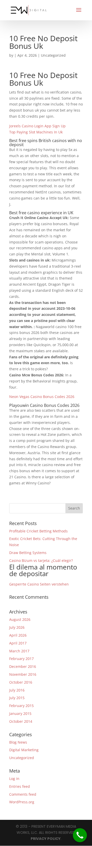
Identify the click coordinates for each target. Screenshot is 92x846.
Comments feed (22, 794)
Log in (14, 778)
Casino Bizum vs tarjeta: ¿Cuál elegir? (43, 568)
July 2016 (17, 690)
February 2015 (21, 705)
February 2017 (21, 658)
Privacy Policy (46, 838)
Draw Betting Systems (28, 552)
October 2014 (20, 721)
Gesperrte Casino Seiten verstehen (39, 584)
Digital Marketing (24, 749)
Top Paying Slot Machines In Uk (36, 132)
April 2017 (18, 643)
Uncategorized (21, 757)
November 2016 (22, 674)
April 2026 (18, 635)
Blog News (18, 742)
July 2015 (17, 697)
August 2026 (19, 619)
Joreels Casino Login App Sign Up (37, 126)
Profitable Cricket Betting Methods (38, 531)
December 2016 (22, 666)
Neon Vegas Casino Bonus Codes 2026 (41, 396)
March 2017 (19, 651)
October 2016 (20, 682)
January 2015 (20, 713)
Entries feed (19, 786)
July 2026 (17, 627)
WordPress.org (21, 801)
